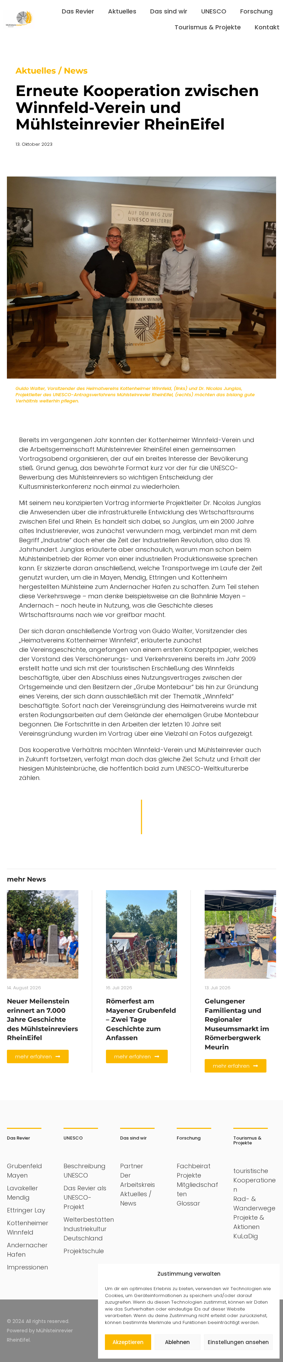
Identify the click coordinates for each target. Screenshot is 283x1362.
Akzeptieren (128, 1342)
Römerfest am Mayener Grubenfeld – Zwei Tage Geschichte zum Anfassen (141, 1019)
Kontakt (267, 27)
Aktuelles (122, 11)
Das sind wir (168, 11)
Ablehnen (177, 1342)
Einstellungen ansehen (238, 1342)
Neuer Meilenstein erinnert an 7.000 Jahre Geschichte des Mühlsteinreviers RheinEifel (42, 1019)
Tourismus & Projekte (208, 27)
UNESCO (213, 11)
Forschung (256, 11)
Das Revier (78, 11)
